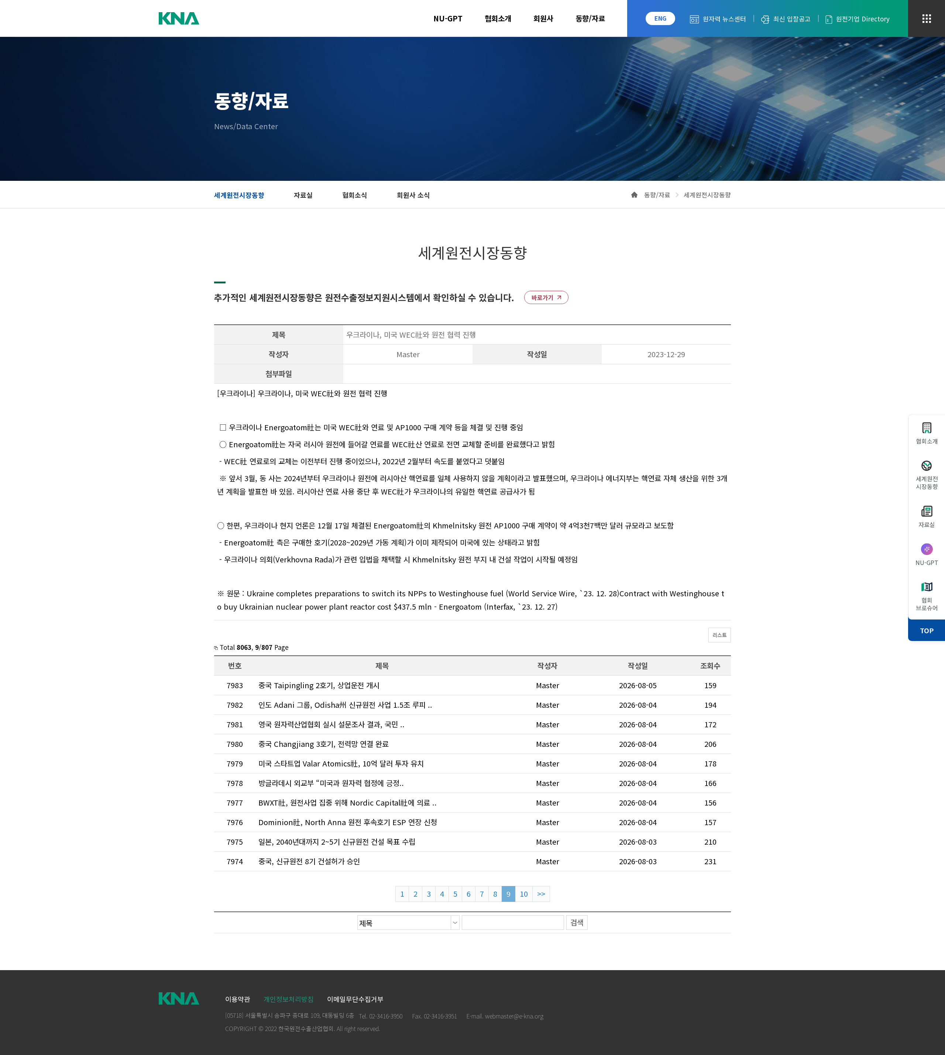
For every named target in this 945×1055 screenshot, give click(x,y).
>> (541, 893)
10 (524, 893)
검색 (577, 922)
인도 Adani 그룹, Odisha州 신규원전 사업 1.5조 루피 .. (345, 704)
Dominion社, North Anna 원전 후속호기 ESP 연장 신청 (347, 822)
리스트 (719, 635)
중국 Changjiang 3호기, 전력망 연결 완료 (323, 743)
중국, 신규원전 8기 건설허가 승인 (309, 861)
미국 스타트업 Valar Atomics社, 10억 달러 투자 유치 (341, 763)
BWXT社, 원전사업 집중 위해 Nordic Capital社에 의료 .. (347, 802)
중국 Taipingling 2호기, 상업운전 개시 (318, 685)
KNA (179, 18)
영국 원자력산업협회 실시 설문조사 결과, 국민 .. (331, 724)
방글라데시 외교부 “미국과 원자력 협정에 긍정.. (331, 783)
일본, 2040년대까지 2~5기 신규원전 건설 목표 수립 (336, 841)
